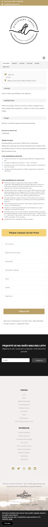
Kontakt (35, 505)
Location (21, 63)
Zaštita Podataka (24, 453)
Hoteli (24, 415)
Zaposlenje (24, 459)
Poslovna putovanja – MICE (24, 421)
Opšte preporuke (24, 436)
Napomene (6, 66)
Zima (24, 398)
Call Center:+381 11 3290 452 (13, 1)
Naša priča (13, 505)
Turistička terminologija (24, 439)
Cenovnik (29, 63)
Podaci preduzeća (24, 432)
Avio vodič (24, 443)
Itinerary (14, 63)
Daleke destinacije (24, 401)
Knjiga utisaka (24, 505)
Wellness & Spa (24, 408)
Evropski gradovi (24, 405)
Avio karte (24, 411)
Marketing (24, 456)
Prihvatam (7, 523)
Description (6, 63)
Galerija (37, 63)
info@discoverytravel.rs (12, 4)
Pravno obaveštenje (24, 449)
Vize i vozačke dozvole (24, 446)
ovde (10, 519)
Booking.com (24, 418)
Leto (24, 395)
